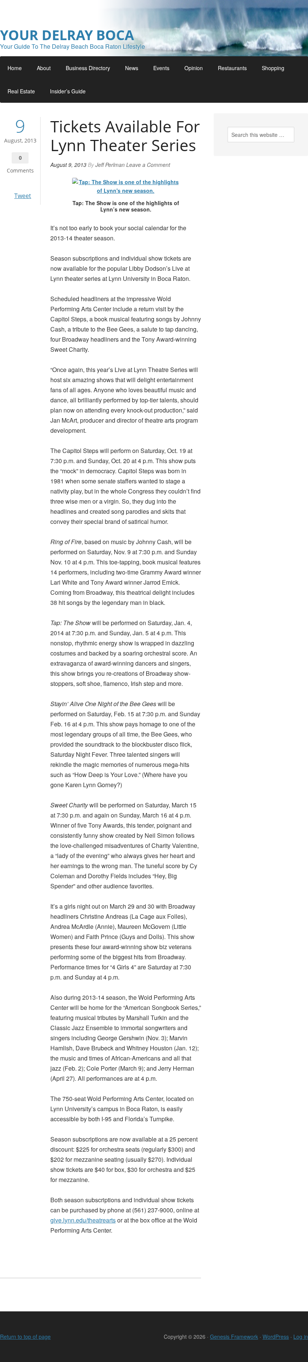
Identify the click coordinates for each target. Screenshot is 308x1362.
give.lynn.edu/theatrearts (83, 1220)
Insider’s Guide (68, 91)
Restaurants (232, 68)
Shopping (273, 68)
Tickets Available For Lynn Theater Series (125, 136)
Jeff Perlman (110, 164)
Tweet (22, 196)
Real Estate (21, 91)
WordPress (276, 1336)
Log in (300, 1336)
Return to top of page (25, 1336)
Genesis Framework (234, 1336)
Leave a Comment (148, 164)
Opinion (193, 68)
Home (15, 68)
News (131, 68)
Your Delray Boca (67, 35)
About (44, 68)
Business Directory (88, 68)
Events (161, 68)
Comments (20, 170)
